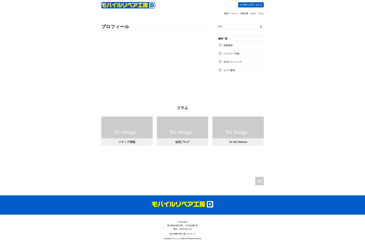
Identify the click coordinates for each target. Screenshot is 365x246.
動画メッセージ (231, 13)
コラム (261, 13)
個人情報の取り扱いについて (182, 234)
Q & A (253, 13)
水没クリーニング (232, 62)
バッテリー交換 (231, 53)
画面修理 (228, 45)
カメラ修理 (229, 70)
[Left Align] (261, 26)
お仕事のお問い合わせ (251, 5)
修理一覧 (222, 38)
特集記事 (244, 13)
